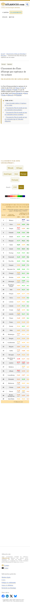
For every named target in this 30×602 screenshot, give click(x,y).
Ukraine (4, 95)
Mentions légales (6, 577)
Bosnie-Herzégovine (17, 93)
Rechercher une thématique (9, 588)
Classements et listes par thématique (16, 54)
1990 (15, 187)
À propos (6, 565)
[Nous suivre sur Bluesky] (15, 596)
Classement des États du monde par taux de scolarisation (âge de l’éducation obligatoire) (16, 119)
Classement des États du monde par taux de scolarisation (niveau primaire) (16, 109)
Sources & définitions (7, 585)
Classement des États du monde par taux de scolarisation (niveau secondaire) (16, 113)
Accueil (3, 54)
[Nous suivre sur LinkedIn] (7, 596)
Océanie (15, 179)
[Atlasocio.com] (13, 5)
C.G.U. (4, 580)
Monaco (17, 88)
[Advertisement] (15, 37)
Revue (11, 17)
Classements (16, 12)
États (4, 17)
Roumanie (19, 95)
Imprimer (9, 64)
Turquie (3, 90)
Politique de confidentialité (9, 582)
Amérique (8, 173)
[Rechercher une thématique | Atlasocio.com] (27, 4)
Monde (10, 168)
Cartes (5, 12)
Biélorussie (10, 95)
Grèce (22, 88)
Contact (6, 568)
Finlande (9, 90)
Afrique (19, 168)
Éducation (3, 55)
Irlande (15, 90)
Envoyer (4, 64)
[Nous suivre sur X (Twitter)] (11, 596)
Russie (26, 93)
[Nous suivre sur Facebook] (3, 596)
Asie (16, 173)
